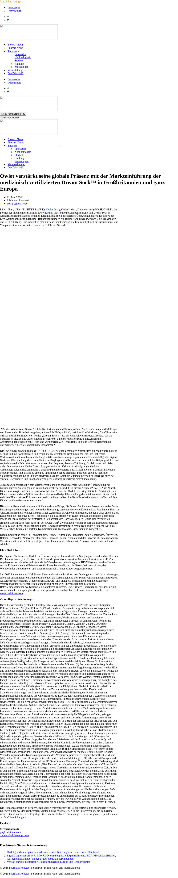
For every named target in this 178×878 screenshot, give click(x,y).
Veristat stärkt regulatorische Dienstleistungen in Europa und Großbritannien (48, 861)
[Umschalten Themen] (60, 145)
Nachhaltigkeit (23, 57)
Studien (19, 60)
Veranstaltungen (16, 70)
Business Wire (19, 203)
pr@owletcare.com (10, 832)
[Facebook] (8, 16)
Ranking (19, 63)
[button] (18, 51)
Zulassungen (22, 66)
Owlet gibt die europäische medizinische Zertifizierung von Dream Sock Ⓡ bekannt (53, 852)
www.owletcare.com (11, 593)
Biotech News (15, 44)
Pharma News (15, 47)
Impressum (14, 7)
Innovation (20, 54)
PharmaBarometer (19, 867)
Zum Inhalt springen (11, 1)
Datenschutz (14, 10)
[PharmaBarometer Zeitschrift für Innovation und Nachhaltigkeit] (29, 38)
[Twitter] (8, 19)
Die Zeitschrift (15, 73)
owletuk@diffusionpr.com (14, 835)
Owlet (49, 209)
